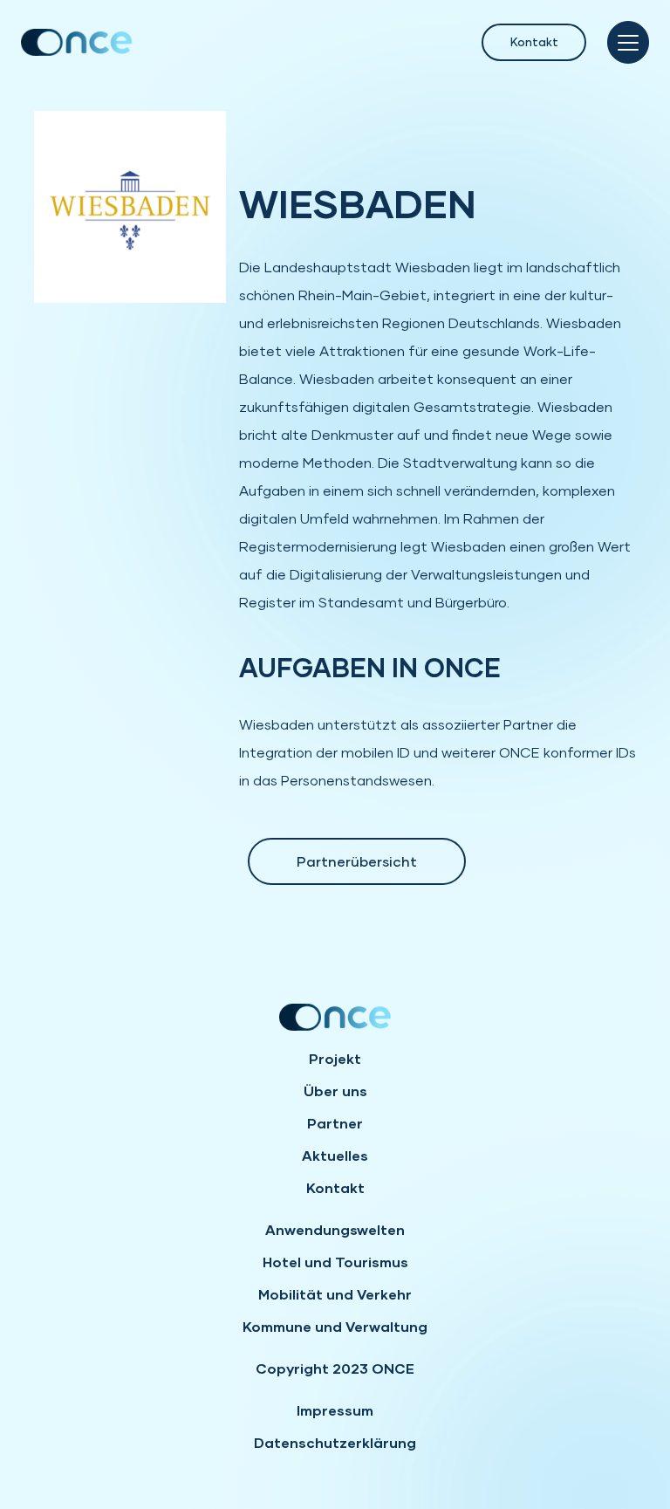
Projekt (335, 1058)
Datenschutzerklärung (335, 1442)
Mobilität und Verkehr (335, 1294)
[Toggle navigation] (628, 42)
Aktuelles (335, 1155)
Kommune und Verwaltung (335, 1326)
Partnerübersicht (357, 861)
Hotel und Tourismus (335, 1261)
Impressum (335, 1410)
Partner (335, 1123)
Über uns (335, 1090)
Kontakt (534, 42)
